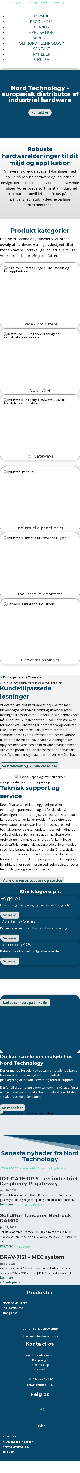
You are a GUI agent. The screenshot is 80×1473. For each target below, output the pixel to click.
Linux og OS (15, 944)
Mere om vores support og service (32, 880)
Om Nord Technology (41, 43)
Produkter (41, 21)
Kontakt (41, 48)
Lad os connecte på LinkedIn (25, 1003)
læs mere (6, 1277)
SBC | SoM (10, 1313)
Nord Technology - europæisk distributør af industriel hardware (40, 94)
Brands (41, 27)
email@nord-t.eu (40, 1385)
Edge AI (10, 898)
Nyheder (41, 54)
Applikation (41, 32)
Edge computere (15, 1303)
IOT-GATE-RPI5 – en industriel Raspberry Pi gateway (38, 1181)
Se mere (9, 915)
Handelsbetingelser (18, 1441)
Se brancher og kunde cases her (29, 766)
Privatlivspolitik (16, 1446)
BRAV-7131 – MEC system (32, 1257)
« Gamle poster (11, 1282)
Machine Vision (19, 921)
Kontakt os (40, 112)
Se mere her (12, 1107)
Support (41, 37)
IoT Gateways (13, 1308)
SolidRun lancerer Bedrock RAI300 (35, 1218)
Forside (41, 16)
